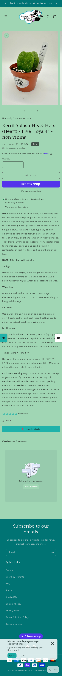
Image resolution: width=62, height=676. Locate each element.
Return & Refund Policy (17, 617)
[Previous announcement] (5, 3)
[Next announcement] (56, 3)
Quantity (6, 159)
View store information (16, 207)
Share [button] (8, 420)
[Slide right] (37, 111)
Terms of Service (14, 624)
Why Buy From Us (15, 577)
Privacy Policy (12, 610)
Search (9, 570)
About (9, 590)
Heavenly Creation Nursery (26, 670)
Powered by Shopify (46, 670)
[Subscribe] (52, 552)
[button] (6, 16)
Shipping (5, 148)
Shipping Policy (13, 604)
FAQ (8, 583)
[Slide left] (24, 111)
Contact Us (11, 597)
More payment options (31, 191)
